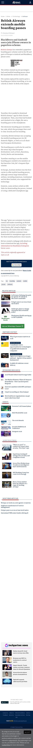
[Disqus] (16, 541)
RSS (16, 717)
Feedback (5, 715)
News (8, 17)
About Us (11, 713)
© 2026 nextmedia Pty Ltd (20, 721)
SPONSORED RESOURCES (11, 370)
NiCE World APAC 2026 (19, 413)
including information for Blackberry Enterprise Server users (15, 245)
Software (25, 17)
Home (3, 17)
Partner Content (10, 332)
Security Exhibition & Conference (19, 428)
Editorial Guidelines (20, 713)
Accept (27, 732)
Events (5, 402)
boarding (12, 281)
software (10, 284)
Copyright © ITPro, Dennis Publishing (10, 275)
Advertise (11, 715)
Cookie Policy (6, 745)
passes (3, 284)
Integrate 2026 (17, 432)
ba (7, 281)
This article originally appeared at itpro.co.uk (13, 253)
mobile (25, 281)
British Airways (6, 49)
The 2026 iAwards (18, 421)
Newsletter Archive (20, 715)
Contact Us (5, 713)
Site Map (28, 715)
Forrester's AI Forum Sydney (21, 406)
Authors (28, 713)
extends (19, 281)
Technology (16, 17)
